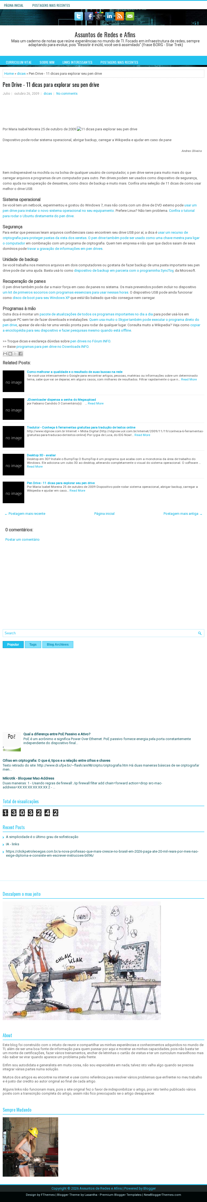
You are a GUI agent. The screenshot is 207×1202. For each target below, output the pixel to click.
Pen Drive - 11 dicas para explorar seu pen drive (51, 84)
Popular (13, 644)
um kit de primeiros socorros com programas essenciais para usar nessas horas (65, 292)
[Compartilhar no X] (15, 353)
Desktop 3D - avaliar (41, 455)
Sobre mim (47, 62)
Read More (189, 379)
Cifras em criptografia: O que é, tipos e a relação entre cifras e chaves (56, 760)
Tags (33, 644)
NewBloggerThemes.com (162, 1195)
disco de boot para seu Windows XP (41, 298)
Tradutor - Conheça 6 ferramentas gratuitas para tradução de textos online (81, 427)
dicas (21, 73)
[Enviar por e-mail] (5, 353)
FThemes (48, 1195)
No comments (67, 94)
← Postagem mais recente (24, 514)
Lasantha (91, 1195)
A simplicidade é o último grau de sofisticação (42, 837)
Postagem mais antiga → (183, 514)
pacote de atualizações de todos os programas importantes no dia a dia (96, 314)
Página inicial (13, 5)
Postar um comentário (22, 539)
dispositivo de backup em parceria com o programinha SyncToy (123, 270)
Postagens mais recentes (51, 5)
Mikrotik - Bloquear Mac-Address (28, 778)
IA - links (12, 844)
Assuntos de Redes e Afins (105, 34)
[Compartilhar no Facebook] (20, 353)
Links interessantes (77, 62)
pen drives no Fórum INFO (90, 341)
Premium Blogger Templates (121, 1195)
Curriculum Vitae (19, 62)
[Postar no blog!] (10, 353)
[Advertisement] (103, 589)
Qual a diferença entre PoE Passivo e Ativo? (57, 734)
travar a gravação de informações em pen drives (64, 249)
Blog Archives (58, 644)
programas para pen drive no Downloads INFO (52, 347)
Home (9, 73)
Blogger (149, 1188)
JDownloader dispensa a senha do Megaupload (61, 399)
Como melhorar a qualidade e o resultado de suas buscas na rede (74, 372)
